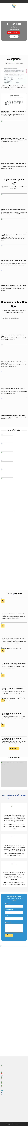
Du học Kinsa (10, 1094)
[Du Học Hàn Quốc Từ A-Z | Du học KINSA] (14, 5)
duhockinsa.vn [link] (12, 1090)
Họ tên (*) (7, 903)
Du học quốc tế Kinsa (13, 1092)
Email (6, 916)
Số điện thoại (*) (9, 909)
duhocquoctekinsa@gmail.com (14, 1075)
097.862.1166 (13, 1073)
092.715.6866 (21, 1073)
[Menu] (2, 6)
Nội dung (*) (8, 922)
